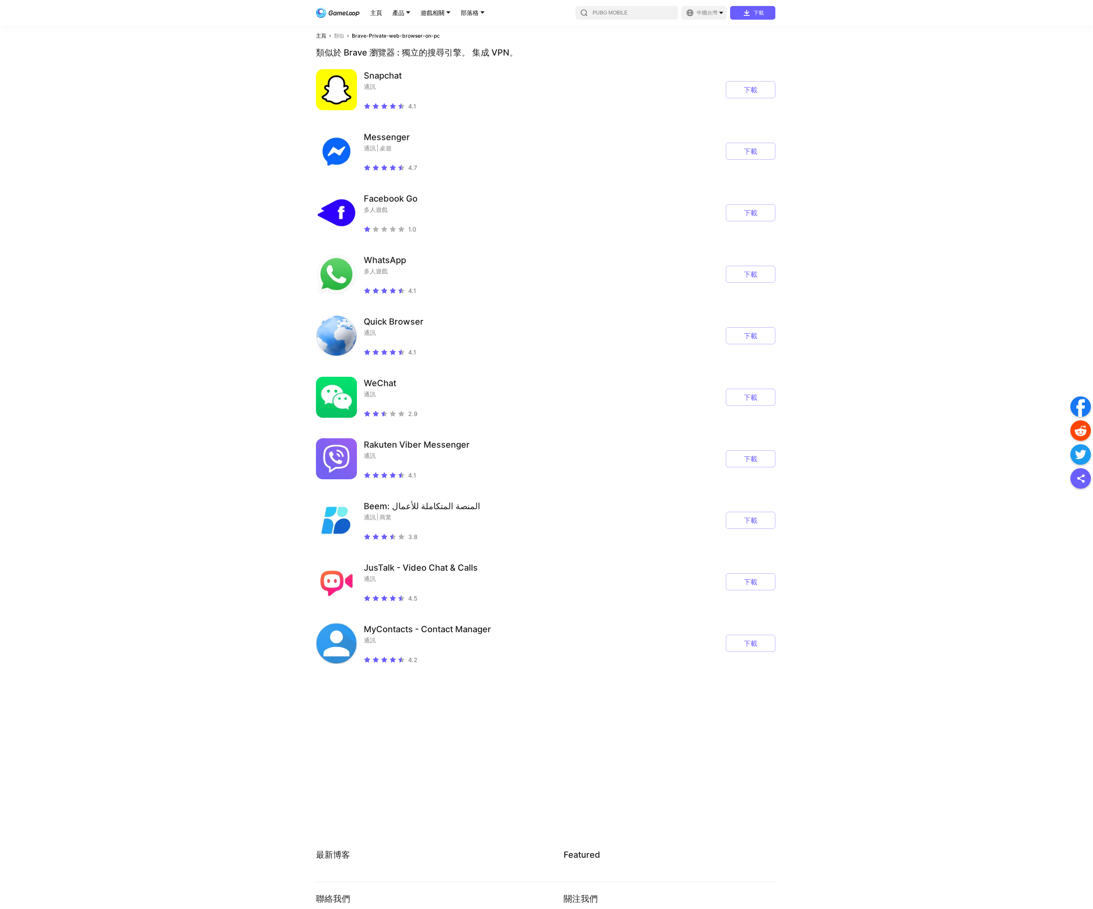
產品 (398, 12)
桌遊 (386, 148)
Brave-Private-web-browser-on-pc (396, 35)
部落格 (470, 12)
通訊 (370, 86)
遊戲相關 (432, 12)
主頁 (376, 12)
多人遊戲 (376, 209)
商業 (386, 517)
